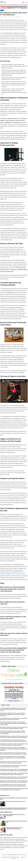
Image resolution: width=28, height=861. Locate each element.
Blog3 (2, 10)
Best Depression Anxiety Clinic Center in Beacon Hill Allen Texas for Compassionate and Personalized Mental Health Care (13, 758)
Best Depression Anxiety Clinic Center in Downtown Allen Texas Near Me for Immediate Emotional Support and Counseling (13, 809)
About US (14, 858)
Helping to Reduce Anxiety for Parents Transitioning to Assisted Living (14, 828)
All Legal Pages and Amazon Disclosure (10, 857)
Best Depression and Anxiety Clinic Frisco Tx (15, 801)
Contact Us (23, 857)
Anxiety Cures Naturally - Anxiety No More (16, 854)
